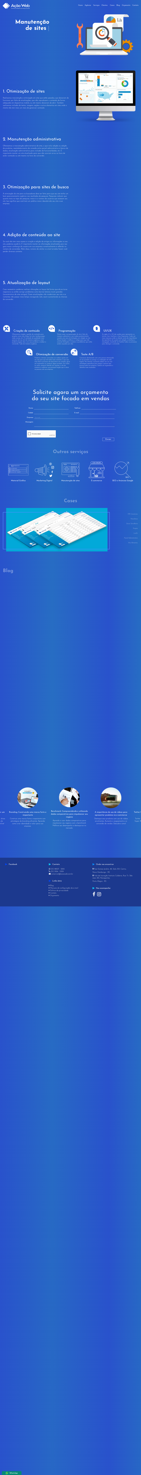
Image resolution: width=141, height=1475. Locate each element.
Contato (135, 5)
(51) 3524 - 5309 (56, 871)
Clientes (104, 5)
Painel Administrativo (131, 538)
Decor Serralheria (132, 523)
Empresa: (30, 417)
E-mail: (76, 413)
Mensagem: (29, 422)
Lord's (136, 533)
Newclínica (134, 519)
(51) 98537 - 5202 (56, 869)
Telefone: (77, 408)
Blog (118, 5)
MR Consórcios (133, 514)
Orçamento (126, 5)
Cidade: (30, 413)
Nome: (31, 408)
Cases (112, 5)
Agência (88, 5)
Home (80, 5)
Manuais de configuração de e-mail (63, 888)
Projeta (135, 528)
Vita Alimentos (133, 543)
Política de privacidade (58, 890)
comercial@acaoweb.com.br (61, 874)
